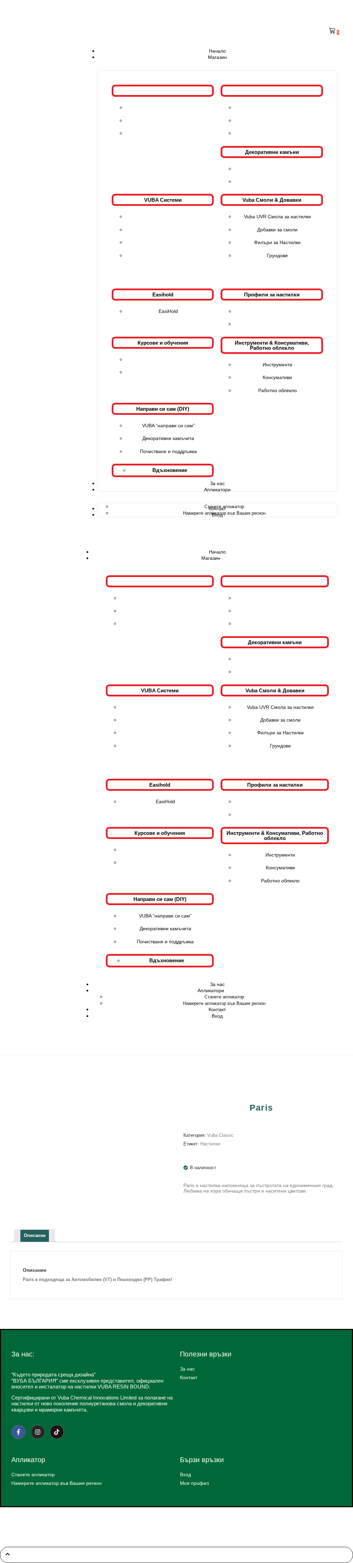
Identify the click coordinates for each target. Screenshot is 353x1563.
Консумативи (277, 377)
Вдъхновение (169, 470)
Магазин (210, 558)
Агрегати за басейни (277, 133)
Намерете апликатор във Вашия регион (56, 1483)
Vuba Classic (168, 120)
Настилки (210, 1143)
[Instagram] (38, 1432)
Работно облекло (277, 390)
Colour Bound (168, 216)
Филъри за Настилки (277, 242)
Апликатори (211, 990)
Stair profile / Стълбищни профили (277, 324)
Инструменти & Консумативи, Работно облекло (272, 345)
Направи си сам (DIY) (162, 409)
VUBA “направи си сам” (168, 425)
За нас (187, 1369)
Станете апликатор (224, 996)
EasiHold (168, 311)
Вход (217, 1016)
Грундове (277, 255)
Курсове (168, 359)
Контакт (188, 1377)
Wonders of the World (168, 133)
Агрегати (272, 91)
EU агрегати (277, 107)
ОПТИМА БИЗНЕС (192, 1530)
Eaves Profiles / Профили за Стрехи (277, 311)
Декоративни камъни (272, 152)
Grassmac (168, 255)
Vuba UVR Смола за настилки (277, 216)
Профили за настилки (272, 294)
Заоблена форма (277, 168)
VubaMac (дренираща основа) (168, 229)
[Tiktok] (57, 1432)
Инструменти (277, 364)
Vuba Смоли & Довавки (271, 200)
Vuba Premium (168, 107)
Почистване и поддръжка (168, 451)
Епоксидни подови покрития (168, 242)
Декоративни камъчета (168, 438)
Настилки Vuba (163, 91)
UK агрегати (277, 120)
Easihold (162, 294)
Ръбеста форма (277, 181)
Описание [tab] (35, 1235)
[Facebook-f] (18, 1432)
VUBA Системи (163, 200)
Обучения (168, 372)
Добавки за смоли (277, 229)
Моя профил (194, 1483)
